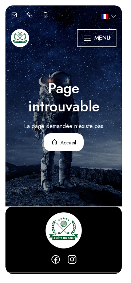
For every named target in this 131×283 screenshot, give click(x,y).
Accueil (67, 142)
